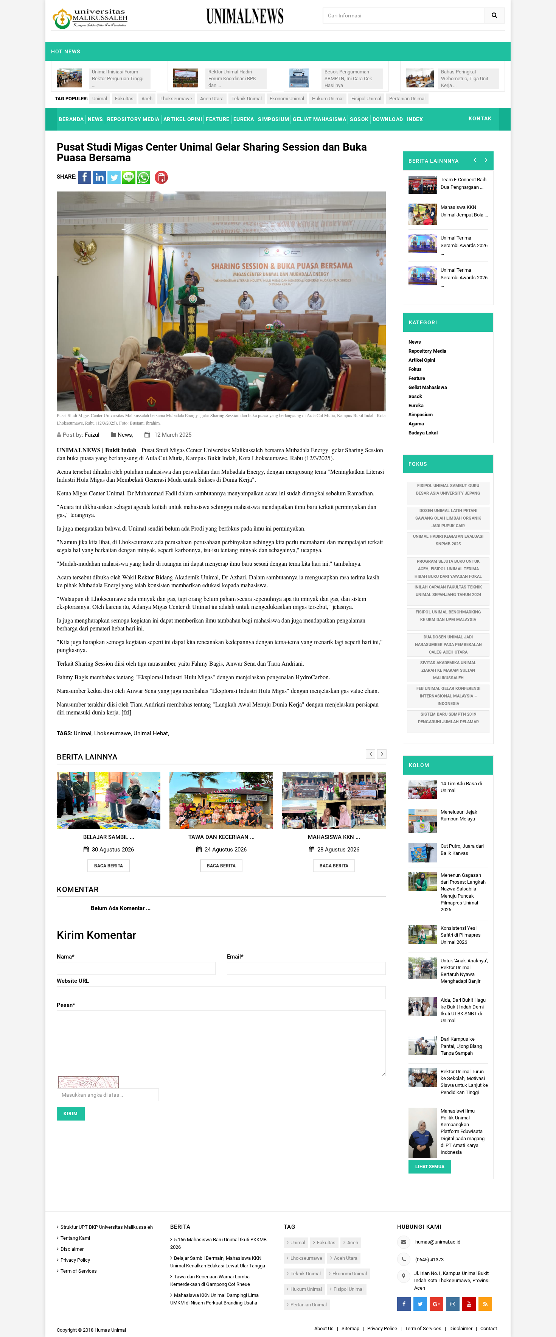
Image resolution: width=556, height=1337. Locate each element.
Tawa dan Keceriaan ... (210, 837)
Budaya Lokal (423, 433)
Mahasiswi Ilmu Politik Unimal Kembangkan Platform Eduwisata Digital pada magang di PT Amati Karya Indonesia (463, 1131)
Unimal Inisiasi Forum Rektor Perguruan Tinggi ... (117, 78)
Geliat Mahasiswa (427, 387)
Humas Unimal (110, 1330)
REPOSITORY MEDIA (133, 119)
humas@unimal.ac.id (437, 1242)
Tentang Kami (75, 1238)
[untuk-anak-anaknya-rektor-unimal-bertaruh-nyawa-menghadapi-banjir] (422, 967)
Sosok (415, 396)
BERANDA (71, 119)
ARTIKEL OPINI (182, 119)
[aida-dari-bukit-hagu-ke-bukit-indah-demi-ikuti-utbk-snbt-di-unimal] (422, 1006)
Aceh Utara (212, 98)
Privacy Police (382, 1328)
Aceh (146, 98)
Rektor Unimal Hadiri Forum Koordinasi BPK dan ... (232, 78)
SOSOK (359, 119)
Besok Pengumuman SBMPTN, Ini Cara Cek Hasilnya (348, 78)
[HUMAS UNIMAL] (90, 18)
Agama (416, 423)
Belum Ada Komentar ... (121, 908)
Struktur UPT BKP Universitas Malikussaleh (107, 1227)
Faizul (93, 434)
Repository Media (427, 351)
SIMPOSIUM (273, 119)
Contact (488, 1328)
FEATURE (218, 119)
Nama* (66, 956)
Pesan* (66, 1005)
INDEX (415, 119)
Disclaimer (72, 1249)
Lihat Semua (429, 1166)
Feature (416, 378)
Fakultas (124, 98)
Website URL (73, 980)
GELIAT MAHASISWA (319, 119)
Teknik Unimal (246, 98)
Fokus (415, 369)
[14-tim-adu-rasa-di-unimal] (422, 789)
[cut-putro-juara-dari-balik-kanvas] (422, 852)
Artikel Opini (421, 360)
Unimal (99, 98)
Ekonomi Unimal (287, 98)
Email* (235, 956)
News (125, 434)
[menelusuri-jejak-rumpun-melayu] (422, 820)
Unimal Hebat (151, 733)
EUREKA (243, 119)
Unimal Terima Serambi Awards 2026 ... (463, 244)
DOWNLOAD (388, 119)
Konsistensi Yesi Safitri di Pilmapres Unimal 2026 (461, 935)
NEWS (95, 119)
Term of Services (79, 1271)
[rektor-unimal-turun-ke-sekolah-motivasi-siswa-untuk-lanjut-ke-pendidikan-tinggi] (422, 1077)
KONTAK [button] (480, 118)
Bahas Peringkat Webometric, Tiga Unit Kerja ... (464, 78)
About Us (324, 1328)
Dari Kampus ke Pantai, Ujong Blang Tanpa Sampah (461, 1045)
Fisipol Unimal (366, 98)
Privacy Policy (75, 1260)
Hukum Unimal (327, 98)
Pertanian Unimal (407, 98)
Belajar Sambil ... (97, 837)
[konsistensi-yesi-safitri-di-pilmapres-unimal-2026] (422, 934)
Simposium (420, 414)
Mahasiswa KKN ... (323, 837)
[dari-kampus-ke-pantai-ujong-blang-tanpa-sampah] (422, 1045)
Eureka (416, 405)
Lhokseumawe (176, 98)
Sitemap (350, 1328)
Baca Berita (97, 866)
